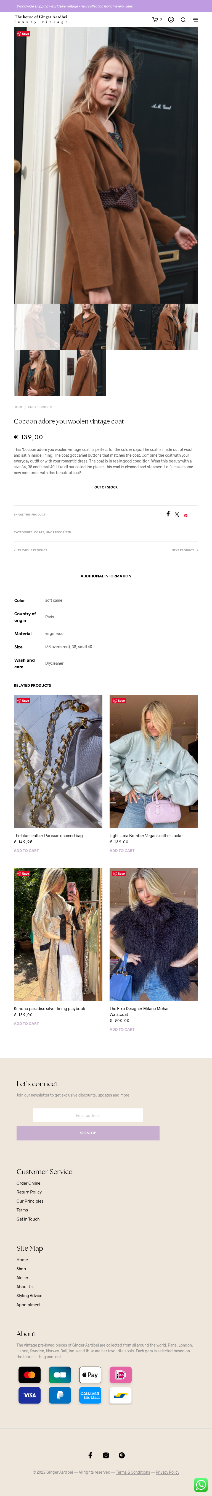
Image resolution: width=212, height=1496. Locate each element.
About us (25, 1286)
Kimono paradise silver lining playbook (49, 1008)
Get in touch (28, 1218)
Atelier (22, 1277)
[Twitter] (179, 514)
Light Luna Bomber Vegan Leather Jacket (147, 835)
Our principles (30, 1200)
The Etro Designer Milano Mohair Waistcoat (140, 1011)
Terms (22, 1209)
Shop (21, 1268)
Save (25, 33)
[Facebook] (170, 514)
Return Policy (29, 1191)
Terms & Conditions (133, 1472)
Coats (39, 532)
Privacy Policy (167, 1472)
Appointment (29, 1304)
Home (18, 407)
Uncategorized (40, 407)
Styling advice (29, 1295)
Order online (28, 1183)
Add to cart (26, 851)
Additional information (106, 576)
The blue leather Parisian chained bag (48, 835)
